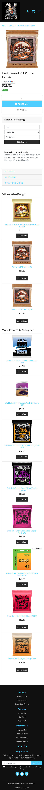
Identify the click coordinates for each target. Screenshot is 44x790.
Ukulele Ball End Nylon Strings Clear (22, 659)
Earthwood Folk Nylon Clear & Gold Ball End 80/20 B (22, 225)
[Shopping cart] (33, 11)
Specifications (10, 177)
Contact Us (22, 721)
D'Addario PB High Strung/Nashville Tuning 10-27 (22, 404)
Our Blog (22, 717)
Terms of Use (22, 730)
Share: (5, 82)
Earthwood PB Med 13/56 (22, 267)
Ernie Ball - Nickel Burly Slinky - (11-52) (22, 616)
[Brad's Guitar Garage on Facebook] (17, 774)
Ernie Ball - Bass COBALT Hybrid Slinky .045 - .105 (22, 447)
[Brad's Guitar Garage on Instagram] (26, 774)
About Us (22, 713)
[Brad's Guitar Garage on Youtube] (22, 774)
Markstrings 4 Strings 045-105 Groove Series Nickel (22, 574)
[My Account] (27, 11)
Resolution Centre (22, 704)
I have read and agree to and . (23, 768)
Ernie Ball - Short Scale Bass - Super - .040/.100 (22, 532)
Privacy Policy (22, 734)
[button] (22, 110)
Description (9, 171)
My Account (22, 696)
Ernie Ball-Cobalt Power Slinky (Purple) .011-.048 (22, 489)
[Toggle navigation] (39, 11)
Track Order (22, 700)
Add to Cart (23, 103)
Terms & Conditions (26, 767)
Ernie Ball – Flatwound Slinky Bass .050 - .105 (22, 361)
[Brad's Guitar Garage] (11, 11)
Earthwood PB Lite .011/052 (22, 310)
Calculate (23, 142)
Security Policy (22, 741)
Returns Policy (22, 738)
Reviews (8, 183)
